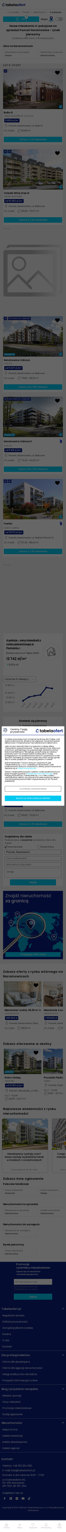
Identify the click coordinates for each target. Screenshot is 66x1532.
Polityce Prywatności (27, 768)
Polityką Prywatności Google (40, 773)
